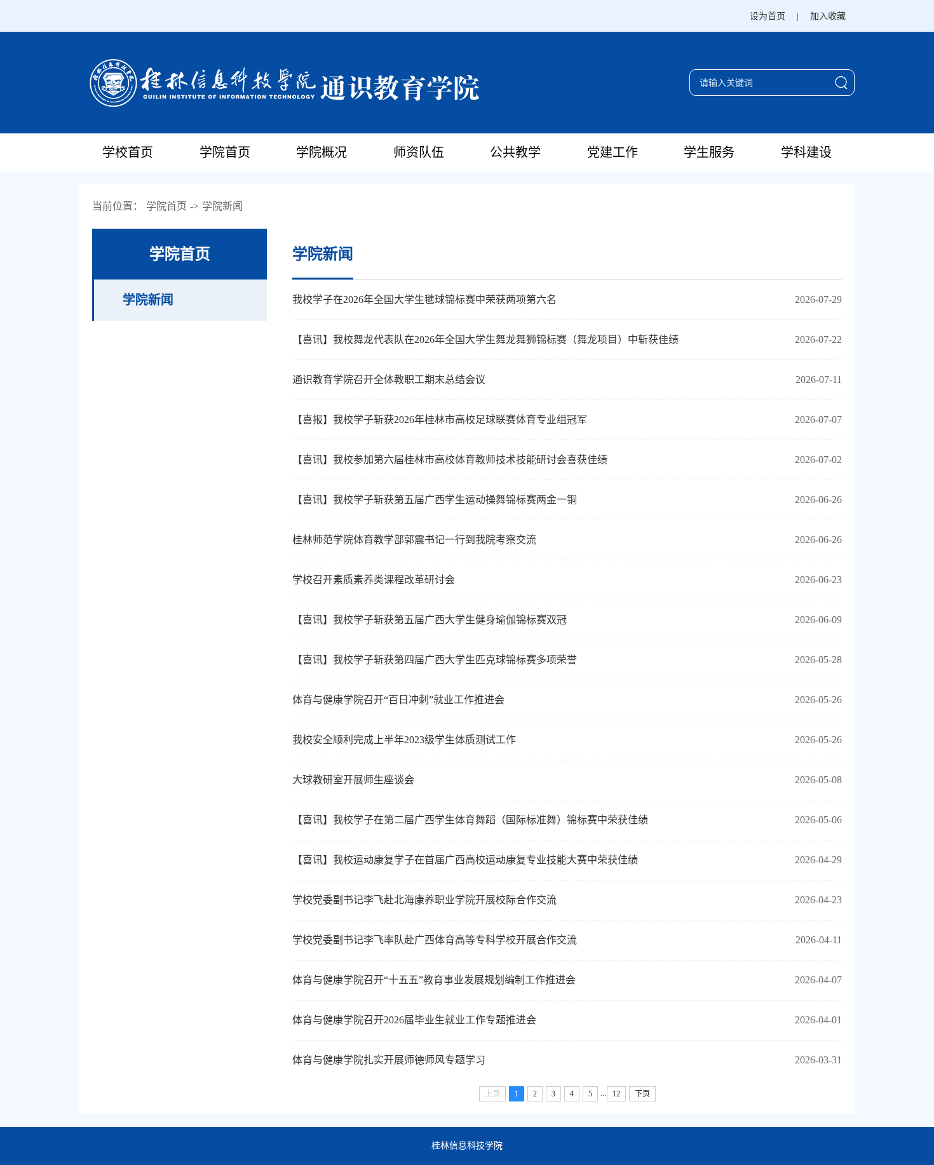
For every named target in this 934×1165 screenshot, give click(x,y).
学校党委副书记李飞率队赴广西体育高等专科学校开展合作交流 (434, 939)
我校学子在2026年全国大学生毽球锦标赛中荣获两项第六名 (424, 299)
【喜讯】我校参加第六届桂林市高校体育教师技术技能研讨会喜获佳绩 (449, 459)
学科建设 (806, 152)
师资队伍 (418, 152)
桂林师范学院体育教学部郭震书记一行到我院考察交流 (414, 539)
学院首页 (225, 152)
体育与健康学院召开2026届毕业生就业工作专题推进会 (414, 1019)
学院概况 (321, 152)
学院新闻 (222, 206)
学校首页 (127, 152)
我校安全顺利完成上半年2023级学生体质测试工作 (404, 739)
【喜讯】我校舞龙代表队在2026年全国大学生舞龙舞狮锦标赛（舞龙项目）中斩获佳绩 (485, 339)
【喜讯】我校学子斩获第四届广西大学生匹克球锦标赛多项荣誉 (434, 659)
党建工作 (612, 152)
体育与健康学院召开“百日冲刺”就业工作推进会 (398, 699)
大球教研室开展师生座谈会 (353, 779)
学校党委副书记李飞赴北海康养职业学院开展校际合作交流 (424, 899)
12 (616, 1093)
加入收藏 (828, 16)
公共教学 (515, 152)
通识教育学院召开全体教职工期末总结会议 (388, 379)
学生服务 (709, 152)
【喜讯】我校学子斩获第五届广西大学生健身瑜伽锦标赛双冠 (429, 619)
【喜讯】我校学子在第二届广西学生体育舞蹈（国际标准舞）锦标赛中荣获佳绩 (470, 819)
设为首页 (767, 16)
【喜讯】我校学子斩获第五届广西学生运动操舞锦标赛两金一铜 (434, 499)
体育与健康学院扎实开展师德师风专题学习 (388, 1059)
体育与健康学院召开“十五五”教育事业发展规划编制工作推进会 (434, 979)
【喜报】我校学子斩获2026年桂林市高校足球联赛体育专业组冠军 (439, 419)
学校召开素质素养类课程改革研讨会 (373, 579)
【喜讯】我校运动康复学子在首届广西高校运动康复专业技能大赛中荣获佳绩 (465, 859)
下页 (642, 1093)
